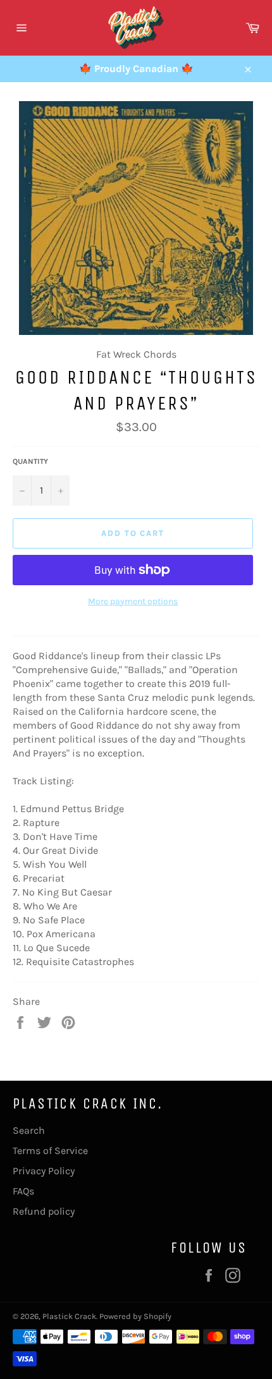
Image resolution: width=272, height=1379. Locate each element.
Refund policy (44, 1211)
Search (29, 1130)
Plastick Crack (69, 1316)
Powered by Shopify (135, 1316)
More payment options (133, 601)
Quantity (30, 461)
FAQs (23, 1191)
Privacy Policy (44, 1171)
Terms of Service (50, 1151)
